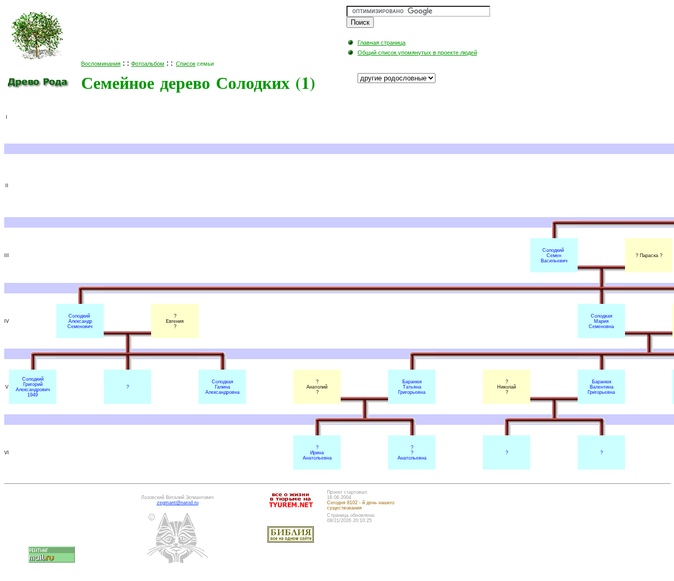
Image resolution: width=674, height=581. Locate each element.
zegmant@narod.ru (178, 502)
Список (185, 63)
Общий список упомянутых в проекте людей (417, 52)
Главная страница (381, 42)
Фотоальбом (147, 63)
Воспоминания (101, 63)
